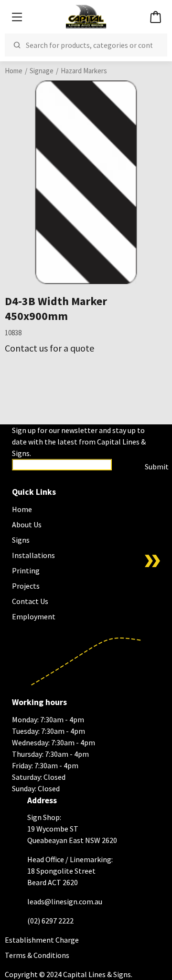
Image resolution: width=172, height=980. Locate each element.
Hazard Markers (84, 70)
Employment (33, 616)
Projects (26, 586)
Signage (42, 70)
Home (13, 70)
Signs (21, 540)
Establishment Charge (42, 940)
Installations (33, 555)
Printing (26, 570)
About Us (27, 524)
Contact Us (30, 601)
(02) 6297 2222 (50, 920)
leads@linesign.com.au (64, 901)
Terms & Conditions (37, 955)
